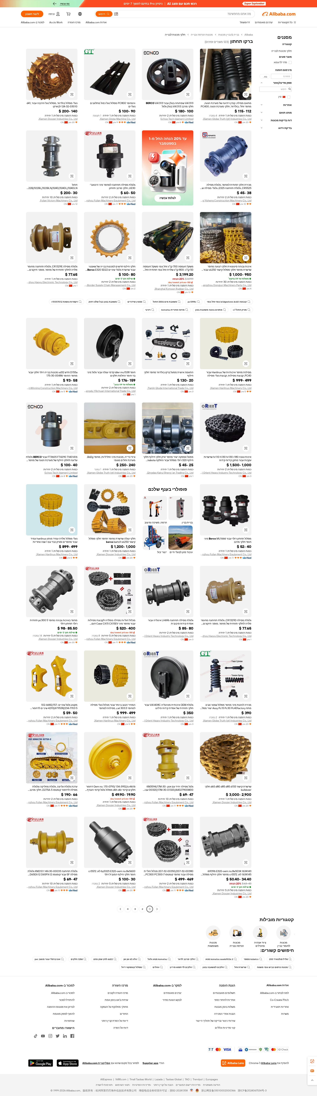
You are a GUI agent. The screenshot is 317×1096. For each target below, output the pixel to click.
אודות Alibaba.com (278, 985)
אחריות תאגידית (280, 1006)
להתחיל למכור (66, 999)
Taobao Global (174, 1079)
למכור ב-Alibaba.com (62, 992)
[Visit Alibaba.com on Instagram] (50, 1036)
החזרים (124, 1013)
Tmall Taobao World (141, 1079)
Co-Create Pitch (279, 999)
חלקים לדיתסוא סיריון (181, 967)
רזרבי (148, 310)
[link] (312, 1061)
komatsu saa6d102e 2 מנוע (219, 959)
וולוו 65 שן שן (130, 959)
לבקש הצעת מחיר (172, 999)
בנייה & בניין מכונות (228, 34)
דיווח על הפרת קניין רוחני (114, 1020)
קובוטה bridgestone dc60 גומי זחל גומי (227, 302)
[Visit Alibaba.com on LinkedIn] (65, 1036)
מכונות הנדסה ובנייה (202, 34)
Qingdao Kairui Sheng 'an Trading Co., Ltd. (170, 472)
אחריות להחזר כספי (224, 999)
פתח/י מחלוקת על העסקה (114, 1006)
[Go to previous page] (157, 909)
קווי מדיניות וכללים (225, 1027)
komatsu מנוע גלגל (157, 959)
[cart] (68, 14)
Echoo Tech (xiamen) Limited (177, 118)
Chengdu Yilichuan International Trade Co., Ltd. (109, 391)
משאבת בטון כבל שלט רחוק (103, 302)
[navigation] (275, 472)
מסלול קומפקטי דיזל (131, 967)
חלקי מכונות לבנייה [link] (175, 34)
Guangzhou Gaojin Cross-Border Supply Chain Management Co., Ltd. (109, 285)
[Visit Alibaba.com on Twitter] (57, 1036)
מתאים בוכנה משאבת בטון (208, 310)
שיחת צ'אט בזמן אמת (116, 999)
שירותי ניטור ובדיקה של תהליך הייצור (215, 1020)
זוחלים (156, 967)
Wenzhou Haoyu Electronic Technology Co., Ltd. (51, 282)
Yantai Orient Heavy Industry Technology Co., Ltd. (225, 472)
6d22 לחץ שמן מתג (103, 959)
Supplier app (150, 1063)
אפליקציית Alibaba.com (96, 1063)
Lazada (159, 1079)
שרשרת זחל (240, 967)
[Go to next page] (120, 909)
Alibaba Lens (268, 1063)
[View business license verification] (191, 1090)
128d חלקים (77, 959)
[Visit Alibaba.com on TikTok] (35, 1036)
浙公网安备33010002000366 (218, 1090)
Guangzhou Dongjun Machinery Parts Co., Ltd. (225, 285)
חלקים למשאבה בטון (213, 967)
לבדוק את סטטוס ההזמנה (60, 1006)
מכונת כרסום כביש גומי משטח (272, 967)
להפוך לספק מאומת (63, 1013)
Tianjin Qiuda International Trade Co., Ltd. (170, 388)
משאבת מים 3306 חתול (165, 302)
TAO (187, 1079)
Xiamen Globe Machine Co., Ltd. (117, 118)
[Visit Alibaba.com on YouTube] (43, 1036)
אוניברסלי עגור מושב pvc (47, 959)
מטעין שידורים (134, 302)
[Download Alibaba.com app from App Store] (68, 1063)
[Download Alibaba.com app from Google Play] (40, 1063)
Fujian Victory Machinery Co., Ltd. (58, 200)
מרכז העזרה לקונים (118, 992)
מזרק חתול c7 (240, 310)
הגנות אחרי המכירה (224, 1013)
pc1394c (192, 302)
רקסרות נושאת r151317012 (64, 302)
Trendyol (198, 1079)
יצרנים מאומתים (173, 992)
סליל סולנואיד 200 (278, 959)
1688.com (120, 1079)
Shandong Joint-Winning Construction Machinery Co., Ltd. (51, 388)
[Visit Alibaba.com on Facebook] (72, 1036)
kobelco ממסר (251, 959)
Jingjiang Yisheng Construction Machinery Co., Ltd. (225, 200)
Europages (212, 1079)
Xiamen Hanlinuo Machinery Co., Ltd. (230, 388)
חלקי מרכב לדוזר (186, 959)
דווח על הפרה (120, 1027)
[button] (116, 14)
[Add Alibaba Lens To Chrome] (233, 1063)
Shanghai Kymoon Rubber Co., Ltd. (173, 288)
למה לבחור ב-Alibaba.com (274, 992)
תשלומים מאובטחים (224, 992)
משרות (285, 1013)
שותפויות (69, 1020)
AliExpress (106, 1079)
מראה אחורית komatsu (173, 310)
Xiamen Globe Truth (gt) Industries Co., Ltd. (227, 118)
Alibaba (249, 34)
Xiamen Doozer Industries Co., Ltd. (57, 118)
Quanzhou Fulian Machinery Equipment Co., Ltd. (109, 200)
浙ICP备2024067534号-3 (252, 1090)
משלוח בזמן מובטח (224, 1006)
